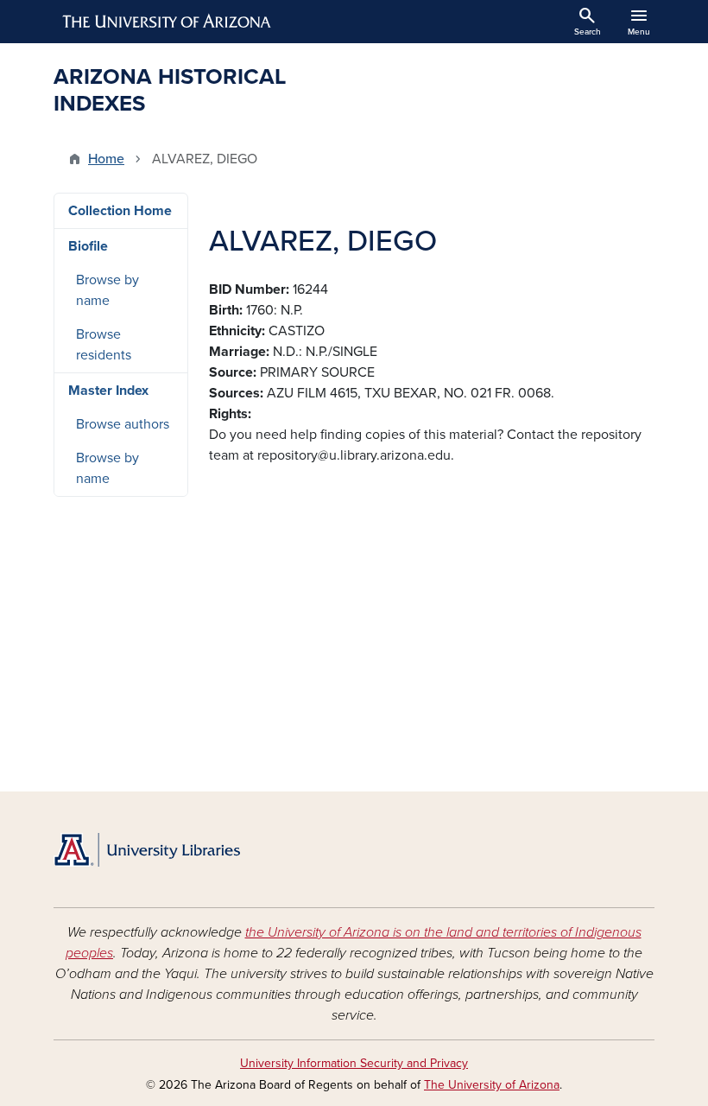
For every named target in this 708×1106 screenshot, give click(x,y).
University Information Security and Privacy (354, 1063)
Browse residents (103, 345)
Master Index (108, 390)
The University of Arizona (491, 1084)
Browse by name (107, 290)
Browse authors (122, 424)
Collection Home (120, 210)
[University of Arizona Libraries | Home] (147, 850)
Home (106, 159)
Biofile (88, 246)
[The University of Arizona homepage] (167, 21)
